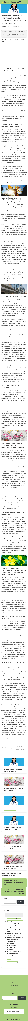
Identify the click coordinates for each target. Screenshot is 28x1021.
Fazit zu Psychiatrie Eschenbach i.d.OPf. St (13, 962)
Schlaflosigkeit (9, 101)
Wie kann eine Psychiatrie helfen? (14, 930)
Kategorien (14, 1007)
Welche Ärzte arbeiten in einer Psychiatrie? (14, 934)
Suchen (6, 898)
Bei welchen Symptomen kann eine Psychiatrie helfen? (15, 919)
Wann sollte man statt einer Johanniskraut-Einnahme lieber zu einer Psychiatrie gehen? (14, 924)
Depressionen (18, 101)
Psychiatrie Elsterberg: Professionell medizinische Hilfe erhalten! (13, 882)
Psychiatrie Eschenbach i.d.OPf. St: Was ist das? (13, 915)
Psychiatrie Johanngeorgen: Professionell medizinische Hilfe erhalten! (14, 891)
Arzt (11, 24)
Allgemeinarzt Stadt (17, 24)
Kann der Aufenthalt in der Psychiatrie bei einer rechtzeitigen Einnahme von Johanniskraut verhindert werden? (14, 955)
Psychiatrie (4, 76)
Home (8, 24)
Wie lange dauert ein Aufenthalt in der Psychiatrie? (12, 947)
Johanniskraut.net (11, 2)
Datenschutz (14, 985)
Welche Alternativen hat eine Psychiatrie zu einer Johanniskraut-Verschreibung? (15, 940)
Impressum (14, 982)
